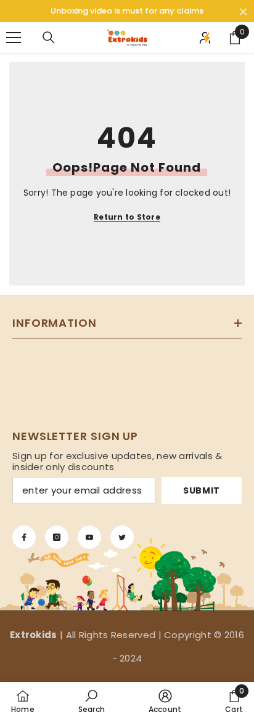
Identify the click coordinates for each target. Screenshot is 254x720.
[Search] (48, 37)
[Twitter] (122, 537)
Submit (201, 490)
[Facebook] (24, 537)
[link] (91, 701)
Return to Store (127, 217)
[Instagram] (56, 537)
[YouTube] (89, 537)
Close (243, 12)
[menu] (13, 37)
